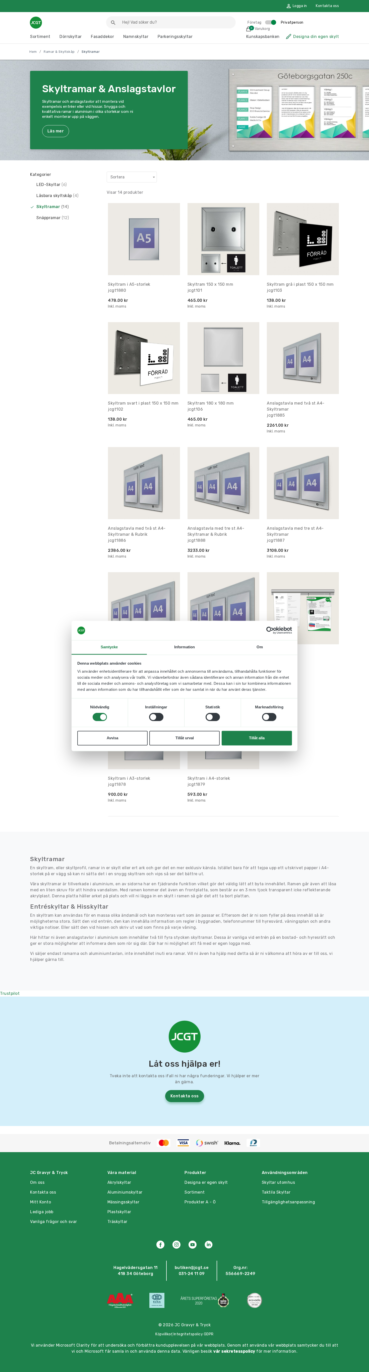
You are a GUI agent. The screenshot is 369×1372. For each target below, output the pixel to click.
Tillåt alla (257, 738)
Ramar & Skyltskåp (59, 52)
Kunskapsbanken (263, 36)
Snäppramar (52, 217)
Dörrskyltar (70, 36)
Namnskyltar (136, 36)
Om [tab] (260, 647)
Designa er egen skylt (206, 1182)
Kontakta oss (327, 6)
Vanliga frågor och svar (53, 1221)
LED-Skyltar (51, 184)
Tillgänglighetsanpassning (288, 1202)
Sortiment (40, 36)
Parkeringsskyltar (175, 36)
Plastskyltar (119, 1211)
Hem (33, 52)
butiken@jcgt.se (192, 1267)
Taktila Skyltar (276, 1192)
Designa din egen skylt (316, 36)
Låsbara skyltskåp (57, 195)
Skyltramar (52, 206)
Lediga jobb (41, 1211)
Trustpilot (10, 993)
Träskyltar (117, 1221)
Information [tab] (184, 647)
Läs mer (55, 131)
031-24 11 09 (192, 1273)
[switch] (156, 717)
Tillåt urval (184, 738)
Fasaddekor (102, 36)
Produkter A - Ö (200, 1202)
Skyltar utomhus (278, 1182)
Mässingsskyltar (123, 1202)
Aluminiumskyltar (125, 1192)
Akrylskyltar (119, 1182)
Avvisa (112, 738)
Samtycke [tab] (109, 647)
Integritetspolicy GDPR (193, 1334)
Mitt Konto (40, 1202)
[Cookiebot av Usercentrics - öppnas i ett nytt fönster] (270, 630)
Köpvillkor (163, 1334)
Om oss (37, 1182)
